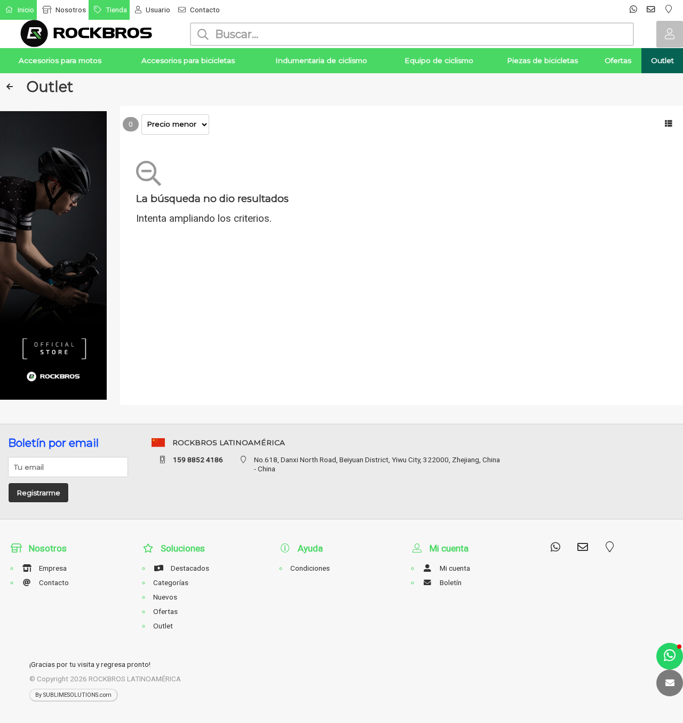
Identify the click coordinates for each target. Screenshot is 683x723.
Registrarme (38, 492)
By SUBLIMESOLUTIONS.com (73, 694)
